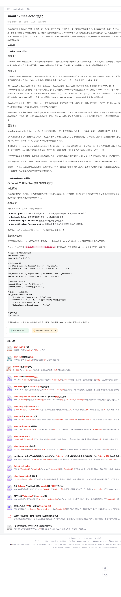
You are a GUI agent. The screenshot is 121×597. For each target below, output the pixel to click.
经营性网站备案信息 (74, 544)
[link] (8, 9)
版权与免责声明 (58, 547)
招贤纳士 (46, 541)
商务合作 (54, 541)
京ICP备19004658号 (39, 544)
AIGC (33, 22)
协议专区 (71, 541)
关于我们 (37, 541)
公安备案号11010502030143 (21, 544)
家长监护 (109, 544)
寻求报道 (63, 541)
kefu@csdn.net (101, 541)
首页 (8, 9)
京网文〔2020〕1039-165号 (57, 544)
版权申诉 (67, 547)
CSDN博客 (97, 538)
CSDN (80, 538)
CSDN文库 (88, 538)
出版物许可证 (76, 547)
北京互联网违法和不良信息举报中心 (93, 544)
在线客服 (114, 541)
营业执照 (84, 547)
